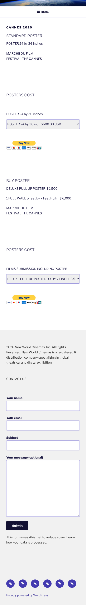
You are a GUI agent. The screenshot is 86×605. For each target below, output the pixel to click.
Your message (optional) (24, 457)
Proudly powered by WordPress (27, 595)
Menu (45, 12)
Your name (14, 398)
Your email (14, 418)
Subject (12, 438)
